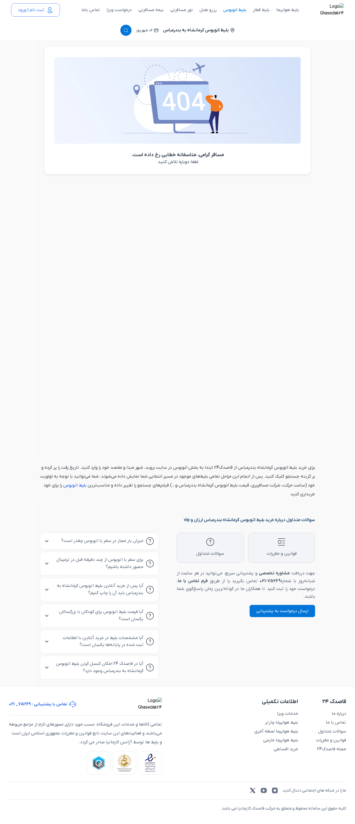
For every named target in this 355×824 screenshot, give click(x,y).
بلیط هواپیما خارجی (280, 740)
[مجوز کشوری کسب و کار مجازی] (98, 763)
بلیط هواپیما (287, 10)
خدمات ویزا (287, 713)
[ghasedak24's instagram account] (275, 790)
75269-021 (270, 581)
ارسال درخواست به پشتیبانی (282, 611)
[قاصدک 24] (326, 10)
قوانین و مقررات (331, 740)
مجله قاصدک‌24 (331, 749)
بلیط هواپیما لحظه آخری (276, 731)
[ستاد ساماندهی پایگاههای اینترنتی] (124, 763)
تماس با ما (336, 722)
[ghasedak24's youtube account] (263, 790)
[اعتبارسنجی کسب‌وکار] (150, 763)
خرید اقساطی (286, 749)
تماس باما (91, 10)
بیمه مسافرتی (151, 10)
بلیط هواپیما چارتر (281, 722)
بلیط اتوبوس (234, 10)
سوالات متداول (332, 731)
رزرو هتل (208, 10)
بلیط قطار (261, 10)
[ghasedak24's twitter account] (252, 790)
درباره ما (339, 713)
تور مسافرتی (181, 10)
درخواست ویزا (119, 10)
